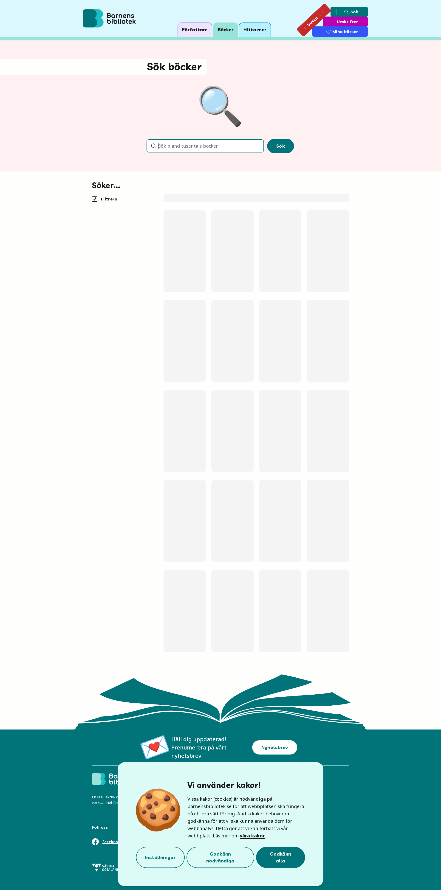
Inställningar (160, 857)
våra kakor (252, 836)
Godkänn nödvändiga (220, 857)
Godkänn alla (280, 857)
